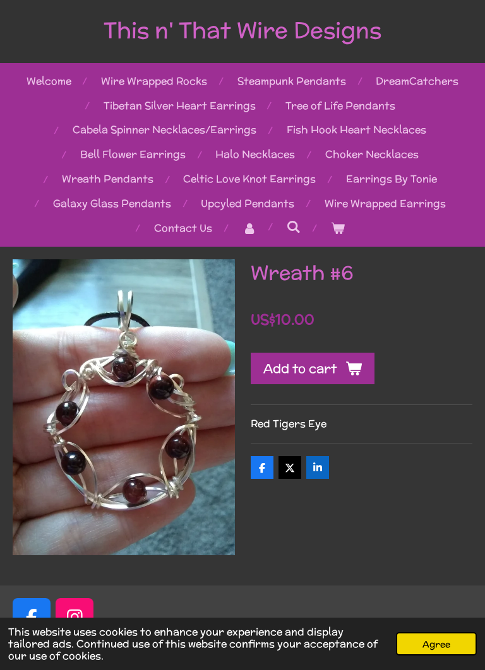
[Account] (249, 228)
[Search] (293, 226)
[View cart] (337, 228)
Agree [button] (436, 643)
